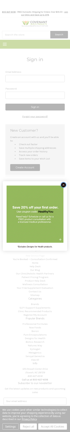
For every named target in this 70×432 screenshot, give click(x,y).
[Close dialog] (63, 184)
